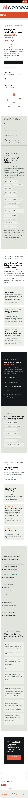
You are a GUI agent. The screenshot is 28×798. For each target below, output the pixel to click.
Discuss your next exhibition (13, 62)
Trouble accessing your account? (9, 788)
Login (25, 1)
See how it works (9, 66)
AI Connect (16, 793)
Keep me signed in (7, 781)
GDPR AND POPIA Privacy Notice (7, 794)
